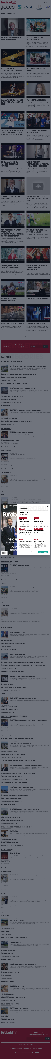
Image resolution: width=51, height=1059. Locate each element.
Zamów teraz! (43, 552)
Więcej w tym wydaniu (25, 552)
